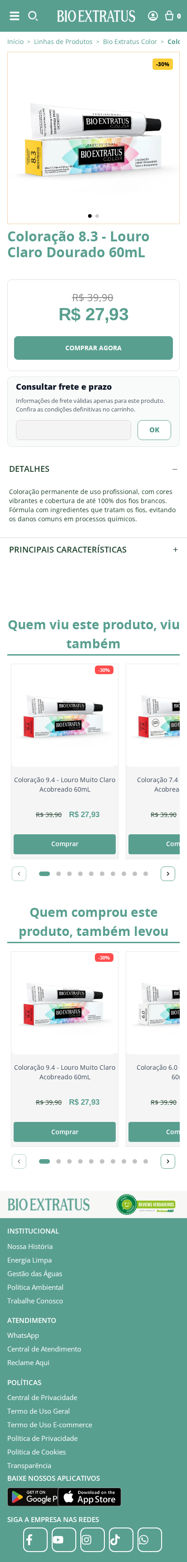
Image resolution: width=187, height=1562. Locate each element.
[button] (93, 138)
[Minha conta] (153, 16)
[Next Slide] (168, 874)
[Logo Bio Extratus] (96, 15)
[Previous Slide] (19, 874)
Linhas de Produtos (63, 41)
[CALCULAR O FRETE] (154, 430)
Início (15, 41)
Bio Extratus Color (130, 41)
